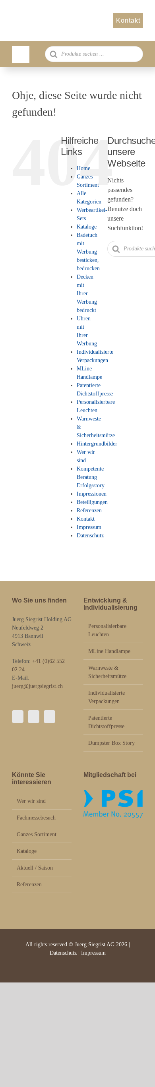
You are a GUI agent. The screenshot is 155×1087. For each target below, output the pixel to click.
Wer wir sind (31, 801)
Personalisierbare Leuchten (107, 630)
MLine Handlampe (109, 651)
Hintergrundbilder (97, 444)
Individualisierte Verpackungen (106, 697)
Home (83, 168)
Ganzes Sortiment (36, 834)
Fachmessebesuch (36, 818)
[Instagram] (33, 716)
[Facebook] (17, 716)
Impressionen (92, 494)
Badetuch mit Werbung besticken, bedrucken (88, 251)
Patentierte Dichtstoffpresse (106, 722)
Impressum (89, 527)
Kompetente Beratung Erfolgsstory (91, 477)
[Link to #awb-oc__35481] (20, 54)
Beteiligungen (92, 502)
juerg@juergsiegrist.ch (37, 686)
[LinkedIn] (49, 716)
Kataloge (87, 227)
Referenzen (89, 510)
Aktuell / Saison (35, 868)
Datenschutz (90, 536)
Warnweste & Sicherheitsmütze (107, 672)
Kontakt (86, 519)
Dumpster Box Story (111, 743)
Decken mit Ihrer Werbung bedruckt (87, 293)
